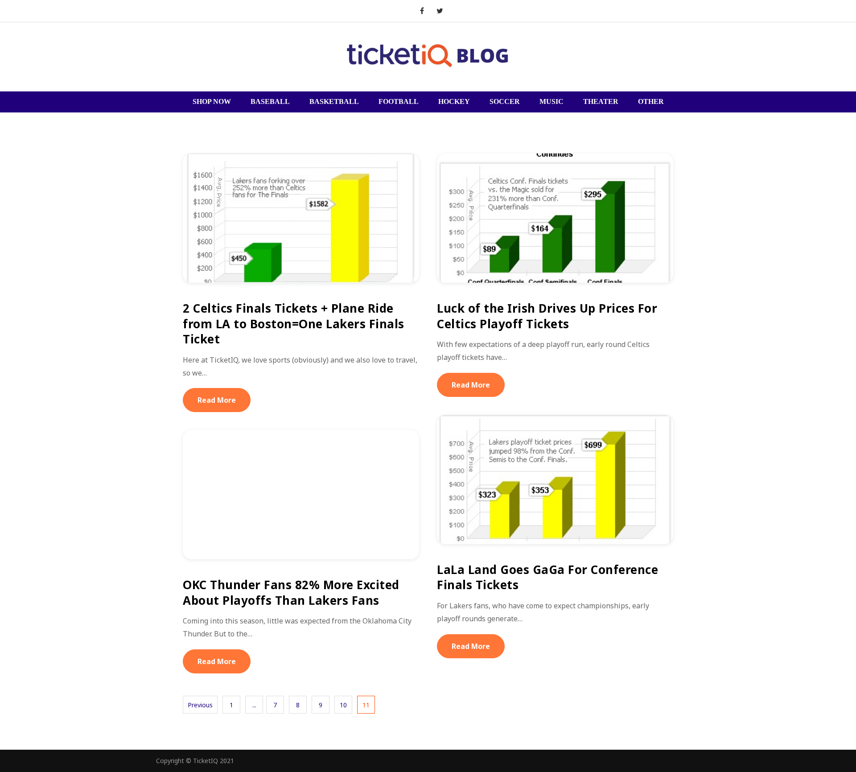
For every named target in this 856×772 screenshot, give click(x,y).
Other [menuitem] (651, 101)
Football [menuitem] (399, 101)
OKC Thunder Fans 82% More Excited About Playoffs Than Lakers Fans (291, 592)
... (254, 705)
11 (366, 705)
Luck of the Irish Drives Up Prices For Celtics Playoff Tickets (547, 316)
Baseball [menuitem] (270, 101)
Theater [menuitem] (600, 101)
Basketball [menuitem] (334, 101)
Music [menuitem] (551, 101)
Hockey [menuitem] (454, 101)
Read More (217, 400)
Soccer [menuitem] (505, 101)
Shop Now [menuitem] (212, 101)
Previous (200, 705)
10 (343, 705)
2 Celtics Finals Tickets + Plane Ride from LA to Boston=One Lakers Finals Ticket (293, 323)
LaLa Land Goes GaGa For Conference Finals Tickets (547, 577)
